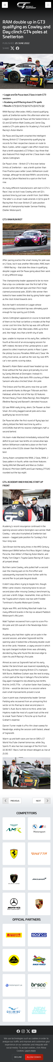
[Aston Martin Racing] (14, 828)
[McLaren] (39, 879)
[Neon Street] (39, 1010)
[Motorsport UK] (14, 985)
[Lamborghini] (14, 879)
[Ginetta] (39, 853)
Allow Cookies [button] (34, 1057)
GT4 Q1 (32, 105)
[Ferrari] (14, 853)
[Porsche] (39, 904)
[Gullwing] (14, 1010)
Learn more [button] (30, 1050)
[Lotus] (14, 960)
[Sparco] (39, 935)
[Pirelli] (14, 935)
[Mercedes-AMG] (14, 904)
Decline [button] (18, 1057)
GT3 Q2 (24, 105)
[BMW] (39, 828)
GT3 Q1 (15, 105)
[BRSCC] (39, 985)
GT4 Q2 (41, 105)
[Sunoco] (39, 960)
